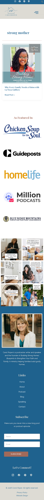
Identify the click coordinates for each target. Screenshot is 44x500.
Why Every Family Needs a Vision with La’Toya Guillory (22, 88)
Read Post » (10, 95)
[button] (42, 2)
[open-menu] (39, 10)
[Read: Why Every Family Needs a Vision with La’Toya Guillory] (22, 63)
